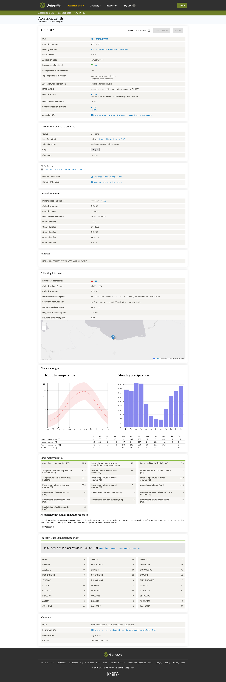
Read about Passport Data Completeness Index (119, 548)
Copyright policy (163, 663)
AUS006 (94, 94)
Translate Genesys (117, 663)
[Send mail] (42, 169)
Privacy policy (179, 663)
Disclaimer (73, 663)
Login (182, 5)
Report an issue (87, 663)
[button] (113, 337)
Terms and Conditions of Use (140, 663)
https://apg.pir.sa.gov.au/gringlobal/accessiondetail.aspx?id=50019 (122, 115)
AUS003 (94, 107)
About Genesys (47, 663)
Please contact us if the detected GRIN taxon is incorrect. (64, 169)
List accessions (48, 527)
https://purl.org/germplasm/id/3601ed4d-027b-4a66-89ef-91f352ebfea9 (124, 630)
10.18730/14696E (100, 39)
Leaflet (157, 359)
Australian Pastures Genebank (104, 49)
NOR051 (94, 109)
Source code (101, 663)
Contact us (61, 663)
